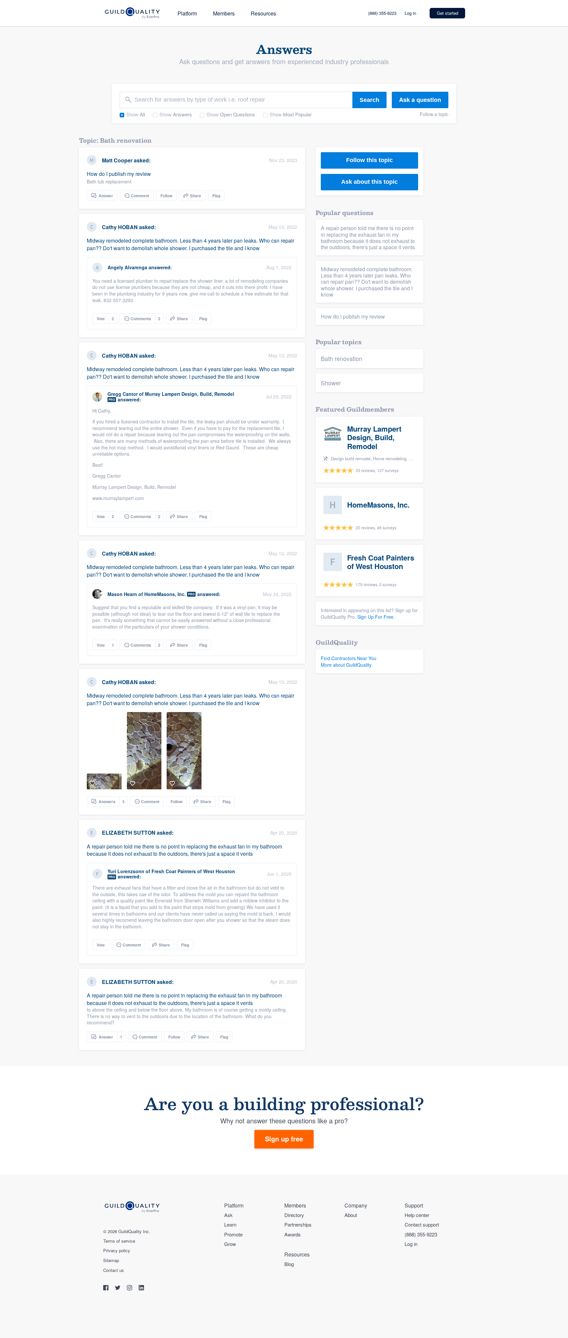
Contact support (422, 1224)
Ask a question (420, 99)
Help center (417, 1214)
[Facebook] (106, 1288)
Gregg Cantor (122, 394)
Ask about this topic (369, 182)
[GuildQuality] (132, 13)
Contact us (113, 1270)
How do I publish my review (119, 177)
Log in (410, 13)
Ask (228, 1214)
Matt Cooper (117, 160)
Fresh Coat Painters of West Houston (193, 871)
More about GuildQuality (346, 664)
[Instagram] (130, 1288)
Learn (230, 1224)
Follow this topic (369, 160)
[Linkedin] (141, 1288)
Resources (263, 13)
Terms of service (119, 1241)
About (350, 1214)
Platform (187, 13)
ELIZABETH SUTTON (128, 832)
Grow (230, 1243)
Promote (233, 1234)
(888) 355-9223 (382, 13)
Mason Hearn (122, 594)
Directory (294, 1214)
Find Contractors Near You (348, 658)
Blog (289, 1263)
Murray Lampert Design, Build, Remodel (189, 394)
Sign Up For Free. (376, 616)
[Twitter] (118, 1288)
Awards (292, 1234)
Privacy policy (116, 1251)
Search (369, 100)
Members (224, 13)
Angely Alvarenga (127, 267)
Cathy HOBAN (120, 227)
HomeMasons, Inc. (165, 594)
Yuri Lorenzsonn (125, 871)
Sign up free (284, 1138)
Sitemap (111, 1260)
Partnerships (298, 1224)
